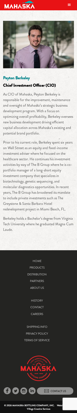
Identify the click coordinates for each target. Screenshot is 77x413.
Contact (37, 307)
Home (37, 261)
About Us (37, 288)
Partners (37, 281)
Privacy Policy (37, 334)
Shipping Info (37, 327)
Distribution (37, 274)
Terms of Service (37, 340)
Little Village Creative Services (50, 407)
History (37, 301)
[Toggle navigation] (69, 4)
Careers (37, 314)
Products (37, 268)
